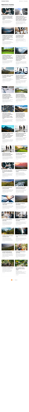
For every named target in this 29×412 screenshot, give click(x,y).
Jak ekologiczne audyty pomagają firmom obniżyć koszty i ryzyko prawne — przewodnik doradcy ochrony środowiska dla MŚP (7, 96)
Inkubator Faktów (5, 1)
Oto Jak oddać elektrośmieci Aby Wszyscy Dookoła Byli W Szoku (7, 171)
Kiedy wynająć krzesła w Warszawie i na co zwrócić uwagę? (20, 268)
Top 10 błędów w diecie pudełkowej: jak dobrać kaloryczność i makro (20, 36)
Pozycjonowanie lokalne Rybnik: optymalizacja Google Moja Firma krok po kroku (7, 154)
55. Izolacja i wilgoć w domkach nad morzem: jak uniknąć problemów (7, 76)
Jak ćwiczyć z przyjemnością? (7, 267)
